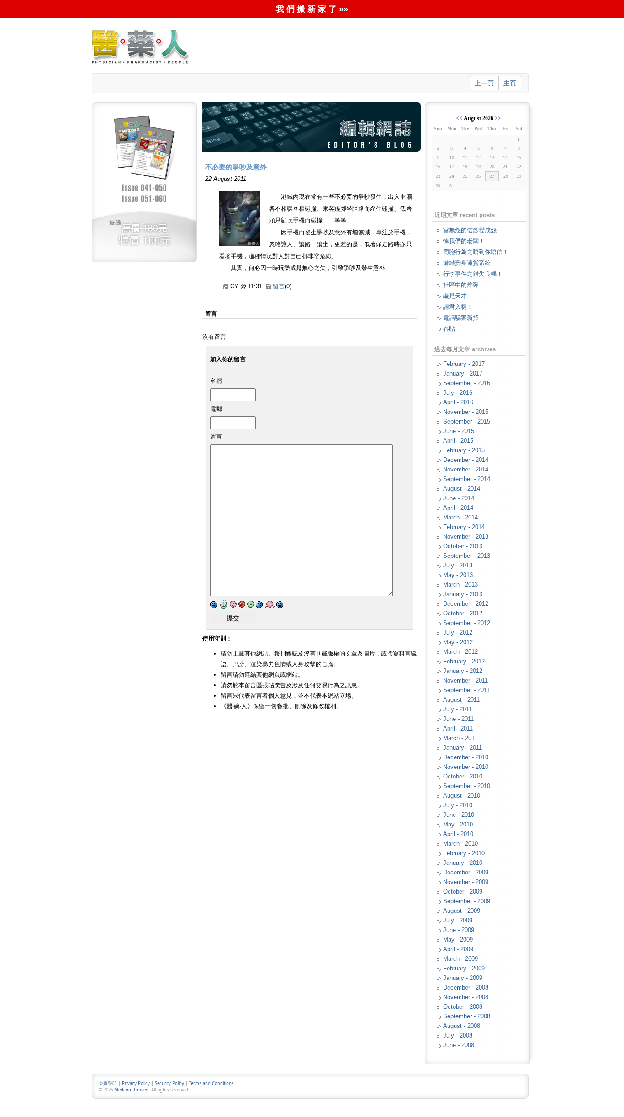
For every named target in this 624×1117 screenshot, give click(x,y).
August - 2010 (461, 795)
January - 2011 (462, 747)
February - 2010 (464, 853)
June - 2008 (458, 1045)
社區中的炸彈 (461, 284)
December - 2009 (465, 872)
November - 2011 (465, 680)
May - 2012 (458, 642)
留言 (279, 286)
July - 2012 (457, 632)
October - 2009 (462, 891)
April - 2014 (458, 507)
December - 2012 (465, 603)
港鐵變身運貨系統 (467, 262)
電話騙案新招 (461, 317)
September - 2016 (466, 383)
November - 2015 (465, 411)
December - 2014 (465, 459)
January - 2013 (462, 594)
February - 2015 (464, 450)
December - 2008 (465, 987)
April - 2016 (458, 402)
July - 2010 (457, 805)
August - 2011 (461, 699)
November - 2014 (465, 469)
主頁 (509, 83)
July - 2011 (457, 709)
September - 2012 (466, 622)
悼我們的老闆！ (464, 241)
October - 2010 (462, 776)
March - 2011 (460, 738)
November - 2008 (465, 997)
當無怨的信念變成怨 (470, 230)
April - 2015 (458, 440)
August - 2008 (461, 1025)
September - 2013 (466, 555)
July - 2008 (457, 1035)
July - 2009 (457, 920)
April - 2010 (458, 834)
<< (459, 118)
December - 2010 (465, 757)
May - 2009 (458, 939)
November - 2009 (465, 882)
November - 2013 (465, 536)
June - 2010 (458, 814)
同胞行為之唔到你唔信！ (475, 252)
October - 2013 (462, 546)
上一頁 (484, 83)
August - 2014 (461, 488)
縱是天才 (455, 295)
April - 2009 (458, 949)
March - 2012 (460, 651)
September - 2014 (466, 479)
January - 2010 (462, 862)
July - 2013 (457, 565)
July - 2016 (457, 392)
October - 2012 (462, 613)
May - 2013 (458, 575)
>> (498, 118)
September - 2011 (466, 690)
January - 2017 (462, 373)
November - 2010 (465, 766)
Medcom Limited (131, 1090)
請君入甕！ (458, 306)
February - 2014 (464, 527)
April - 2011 (458, 728)
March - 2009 (460, 958)
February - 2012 (464, 661)
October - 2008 (462, 1006)
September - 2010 (466, 786)
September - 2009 (466, 901)
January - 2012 (462, 670)
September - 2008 (466, 1016)
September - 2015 (466, 421)
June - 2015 (458, 431)
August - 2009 (461, 910)
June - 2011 (458, 718)
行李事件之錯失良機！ (472, 273)
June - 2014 (458, 498)
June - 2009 (458, 929)
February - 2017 (464, 363)
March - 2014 (460, 517)
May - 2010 (458, 824)
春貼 (449, 328)
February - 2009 (464, 968)
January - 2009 (462, 977)
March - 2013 (460, 584)
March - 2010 (460, 843)
